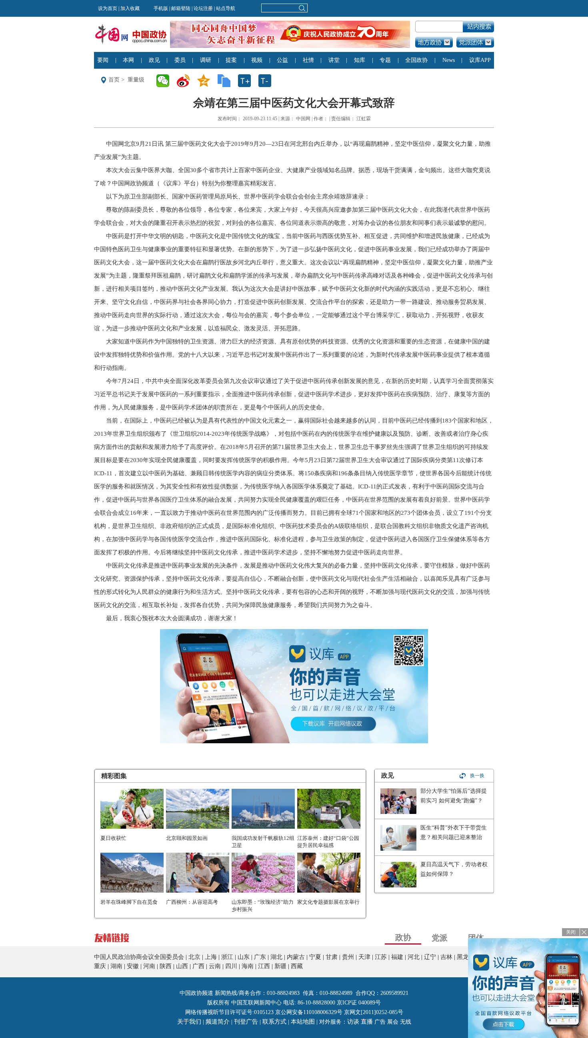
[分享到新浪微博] (186, 80)
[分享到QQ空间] (206, 80)
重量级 (136, 80)
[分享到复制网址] (227, 80)
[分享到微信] (165, 80)
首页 (114, 80)
